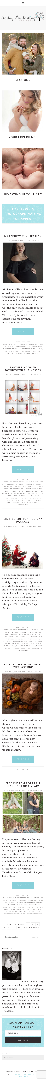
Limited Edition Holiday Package (23, 520)
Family (39, 489)
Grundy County (12, 904)
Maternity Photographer (32, 349)
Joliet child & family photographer (25, 493)
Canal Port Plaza (36, 344)
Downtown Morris (34, 346)
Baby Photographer (21, 344)
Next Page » (31, 927)
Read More (23, 332)
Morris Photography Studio (17, 911)
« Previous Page (14, 924)
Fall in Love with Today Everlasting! (23, 666)
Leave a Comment (32, 241)
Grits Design (21, 1074)
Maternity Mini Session (23, 236)
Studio (24, 648)
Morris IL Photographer (14, 351)
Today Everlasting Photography (26, 353)
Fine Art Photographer (12, 349)
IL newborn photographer (32, 491)
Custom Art (31, 486)
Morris (20, 498)
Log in (31, 1074)
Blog (28, 342)
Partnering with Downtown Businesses (23, 369)
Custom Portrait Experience (15, 346)
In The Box (6, 493)
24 (19, 927)
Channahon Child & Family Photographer (19, 484)
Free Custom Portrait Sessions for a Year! (23, 784)
